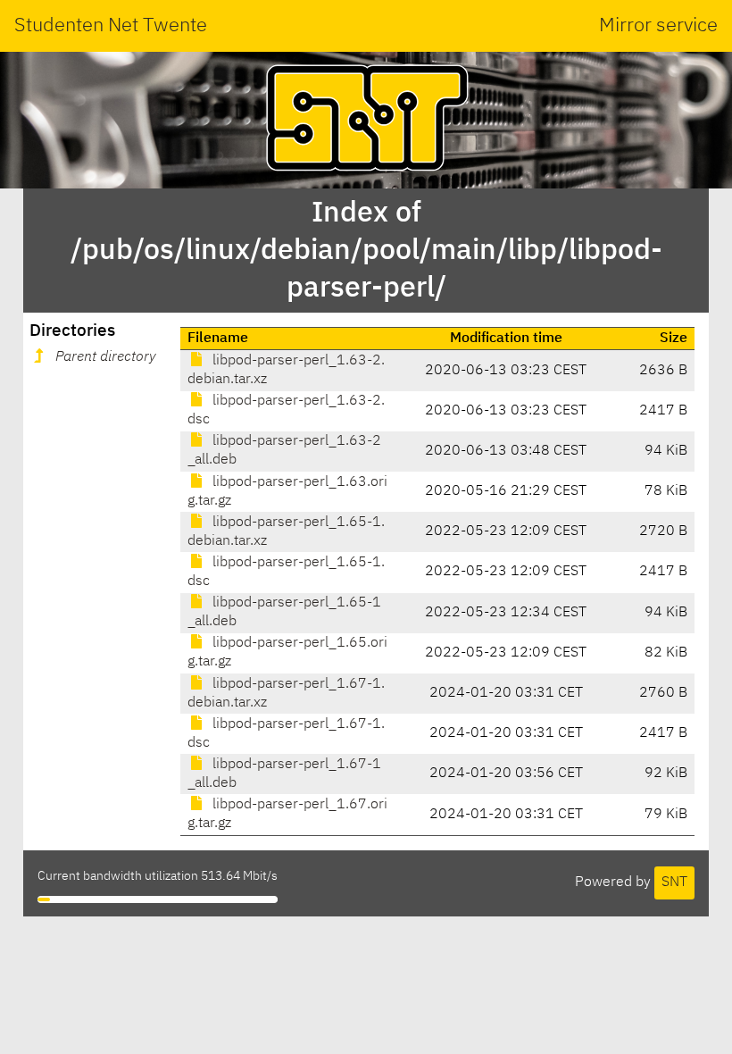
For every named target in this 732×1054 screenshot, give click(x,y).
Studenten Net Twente (110, 26)
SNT (674, 882)
